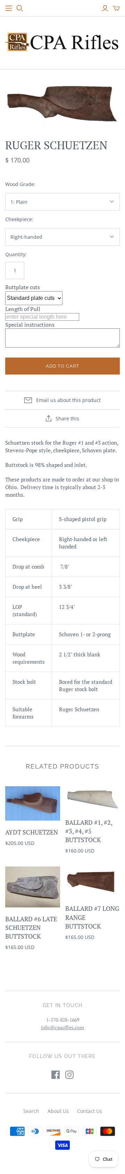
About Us (58, 1111)
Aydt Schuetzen (31, 832)
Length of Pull (22, 309)
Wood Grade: (20, 184)
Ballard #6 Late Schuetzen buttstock (31, 927)
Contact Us (89, 1111)
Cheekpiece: (19, 219)
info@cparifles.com (62, 1027)
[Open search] (19, 8)
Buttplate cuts (22, 287)
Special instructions (30, 324)
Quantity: (16, 254)
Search (31, 1111)
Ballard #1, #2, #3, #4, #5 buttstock (88, 831)
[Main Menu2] (8, 8)
